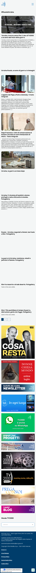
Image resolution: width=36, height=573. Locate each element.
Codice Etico (4, 563)
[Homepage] (3, 4)
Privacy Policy (5, 556)
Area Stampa (5, 553)
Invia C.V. (4, 550)
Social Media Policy (6, 560)
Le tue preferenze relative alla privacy (13, 569)
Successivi (8, 319)
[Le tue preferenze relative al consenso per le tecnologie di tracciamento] (33, 570)
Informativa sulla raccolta (6, 571)
